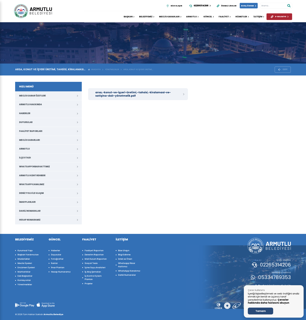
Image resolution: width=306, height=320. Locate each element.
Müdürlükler (24, 258)
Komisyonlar (24, 280)
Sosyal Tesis (91, 263)
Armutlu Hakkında (30, 104)
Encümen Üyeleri (26, 267)
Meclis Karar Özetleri (32, 95)
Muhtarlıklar (24, 271)
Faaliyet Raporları (30, 131)
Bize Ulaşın (123, 250)
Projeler (89, 283)
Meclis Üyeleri (25, 263)
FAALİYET (224, 16)
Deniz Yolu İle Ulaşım (31, 193)
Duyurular (26, 122)
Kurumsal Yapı (25, 250)
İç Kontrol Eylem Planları (93, 277)
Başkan (128, 16)
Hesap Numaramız (29, 219)
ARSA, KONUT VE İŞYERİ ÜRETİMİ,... (138, 69)
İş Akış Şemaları (93, 271)
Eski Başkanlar (25, 275)
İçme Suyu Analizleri (95, 267)
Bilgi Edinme (124, 254)
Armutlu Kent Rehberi (32, 175)
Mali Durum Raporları (96, 258)
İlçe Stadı (25, 157)
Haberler (24, 113)
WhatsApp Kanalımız (31, 184)
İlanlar (54, 263)
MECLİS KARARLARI (169, 16)
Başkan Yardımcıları (28, 254)
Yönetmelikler (112, 69)
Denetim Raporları (94, 254)
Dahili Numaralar (29, 210)
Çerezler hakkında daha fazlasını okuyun (268, 301)
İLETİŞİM (258, 16)
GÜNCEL (207, 16)
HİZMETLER (241, 16)
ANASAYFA (95, 69)
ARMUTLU (191, 16)
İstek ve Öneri (125, 258)
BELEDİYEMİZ (146, 16)
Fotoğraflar (57, 258)
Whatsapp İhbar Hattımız (34, 166)
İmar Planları (27, 202)
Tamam (260, 311)
